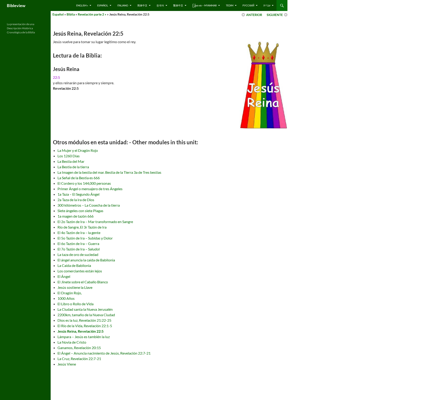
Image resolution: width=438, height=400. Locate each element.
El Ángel (63, 276)
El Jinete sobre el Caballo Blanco (82, 282)
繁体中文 (178, 5)
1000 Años (66, 298)
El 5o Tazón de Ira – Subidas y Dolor (85, 238)
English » (82, 5)
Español (102, 5)
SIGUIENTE (275, 15)
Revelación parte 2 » (92, 14)
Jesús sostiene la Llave (74, 287)
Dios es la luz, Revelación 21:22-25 (84, 320)
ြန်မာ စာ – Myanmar (204, 5)
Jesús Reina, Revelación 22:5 (80, 331)
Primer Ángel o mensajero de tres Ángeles (90, 189)
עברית (266, 5)
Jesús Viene (66, 364)
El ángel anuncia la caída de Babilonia (86, 260)
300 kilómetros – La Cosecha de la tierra (88, 205)
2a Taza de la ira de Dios (75, 199)
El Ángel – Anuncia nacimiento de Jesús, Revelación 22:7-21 (104, 353)
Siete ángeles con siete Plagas (80, 210)
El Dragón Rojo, (69, 293)
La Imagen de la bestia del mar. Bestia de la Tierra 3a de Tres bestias (109, 172)
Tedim (229, 5)
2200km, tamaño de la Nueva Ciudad (86, 315)
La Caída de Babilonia (74, 265)
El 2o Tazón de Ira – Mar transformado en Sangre (95, 221)
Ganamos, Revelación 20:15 (79, 347)
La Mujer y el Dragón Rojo (77, 150)
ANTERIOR (254, 15)
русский (248, 5)
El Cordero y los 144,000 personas (84, 183)
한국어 (160, 5)
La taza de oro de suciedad (77, 254)
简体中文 (142, 5)
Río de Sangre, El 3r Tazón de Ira (82, 227)
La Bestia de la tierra (73, 167)
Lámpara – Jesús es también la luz (83, 336)
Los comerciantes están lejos (79, 271)
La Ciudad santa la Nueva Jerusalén (85, 309)
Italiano (122, 5)
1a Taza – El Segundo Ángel (78, 194)
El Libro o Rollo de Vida (75, 304)
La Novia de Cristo (71, 342)
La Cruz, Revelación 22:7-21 (79, 358)
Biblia (71, 14)
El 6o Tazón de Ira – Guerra (78, 243)
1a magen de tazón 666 (75, 216)
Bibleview (16, 5)
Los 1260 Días (68, 156)
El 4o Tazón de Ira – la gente (78, 232)
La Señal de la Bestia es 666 (78, 178)
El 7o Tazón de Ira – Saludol (78, 249)
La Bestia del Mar (70, 161)
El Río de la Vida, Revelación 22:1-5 (84, 326)
